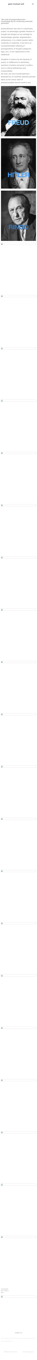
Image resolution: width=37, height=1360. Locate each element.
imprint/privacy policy (28, 1351)
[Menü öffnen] (33, 4)
